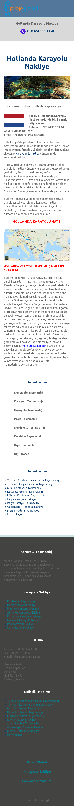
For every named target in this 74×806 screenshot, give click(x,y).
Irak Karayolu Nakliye (20, 623)
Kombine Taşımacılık (28, 436)
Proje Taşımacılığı (26, 418)
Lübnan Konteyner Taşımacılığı (26, 495)
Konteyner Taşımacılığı (21, 601)
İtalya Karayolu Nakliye (21, 499)
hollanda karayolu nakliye (47, 106)
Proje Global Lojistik (33, 345)
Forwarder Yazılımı (37, 781)
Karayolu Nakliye (37, 772)
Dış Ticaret (21, 453)
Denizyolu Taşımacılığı (29, 392)
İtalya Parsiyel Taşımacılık (23, 503)
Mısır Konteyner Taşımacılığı (24, 487)
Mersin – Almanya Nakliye (23, 510)
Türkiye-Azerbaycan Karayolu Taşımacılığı (33, 480)
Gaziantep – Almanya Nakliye (25, 506)
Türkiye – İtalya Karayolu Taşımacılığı (30, 484)
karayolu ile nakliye (27, 153)
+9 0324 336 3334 (40, 31)
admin (26, 106)
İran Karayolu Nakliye (20, 627)
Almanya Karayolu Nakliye (23, 612)
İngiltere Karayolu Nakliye (23, 608)
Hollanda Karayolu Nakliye (37, 62)
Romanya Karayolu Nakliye (24, 616)
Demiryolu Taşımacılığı (29, 427)
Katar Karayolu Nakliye (21, 605)
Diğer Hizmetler (25, 445)
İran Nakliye (14, 514)
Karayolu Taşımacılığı (28, 401)
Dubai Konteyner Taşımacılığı (25, 491)
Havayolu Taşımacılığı (28, 410)
